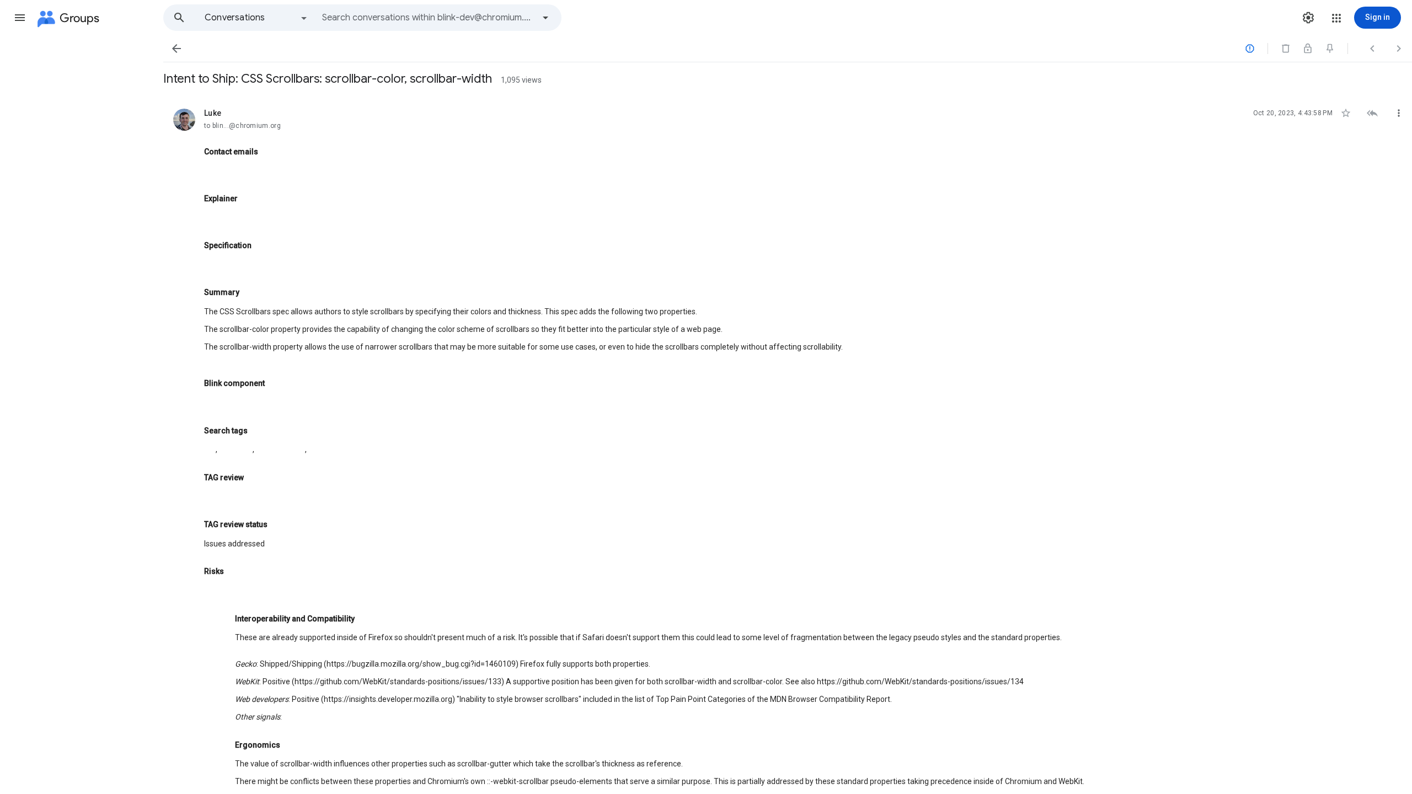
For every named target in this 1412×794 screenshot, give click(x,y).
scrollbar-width (334, 449)
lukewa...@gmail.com (242, 170)
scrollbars (236, 449)
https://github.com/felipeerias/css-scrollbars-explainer (299, 217)
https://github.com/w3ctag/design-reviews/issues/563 (300, 496)
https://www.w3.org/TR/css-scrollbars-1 (274, 264)
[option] (256, 17)
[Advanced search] (545, 17)
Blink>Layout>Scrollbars (246, 402)
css (210, 449)
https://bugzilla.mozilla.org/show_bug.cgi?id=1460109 (421, 663)
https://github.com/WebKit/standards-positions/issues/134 (920, 681)
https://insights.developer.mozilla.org (388, 699)
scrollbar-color (280, 449)
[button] (20, 17)
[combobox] (428, 17)
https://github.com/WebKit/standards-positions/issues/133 (398, 681)
